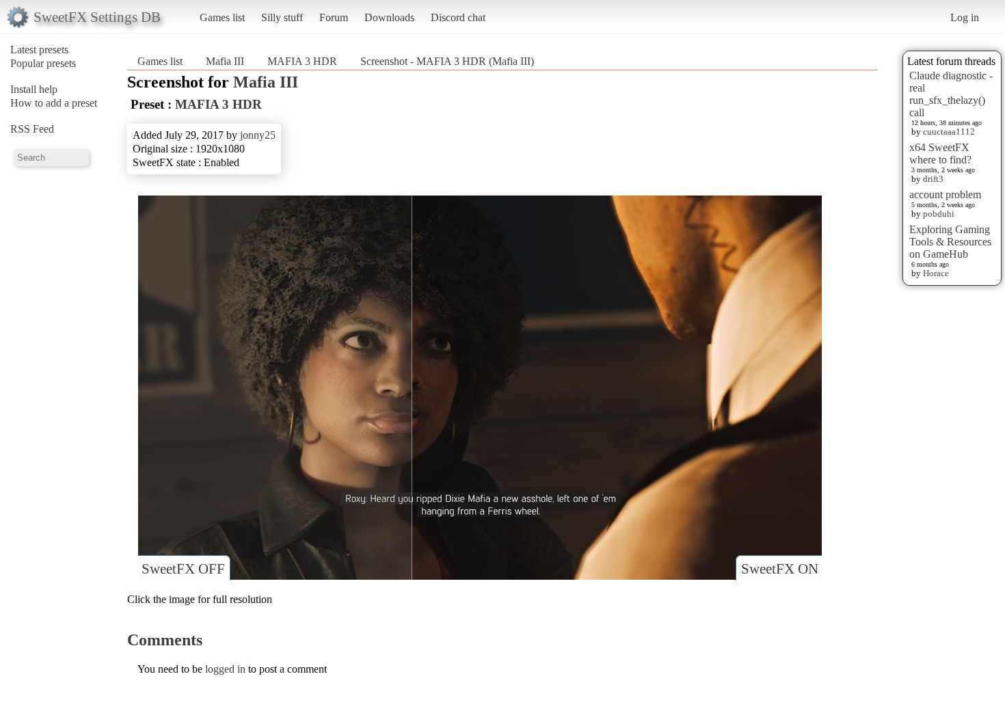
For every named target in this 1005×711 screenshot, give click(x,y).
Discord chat (458, 17)
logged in (225, 669)
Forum (333, 17)
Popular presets (43, 63)
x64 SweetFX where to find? (940, 153)
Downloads (389, 17)
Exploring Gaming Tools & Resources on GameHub (950, 242)
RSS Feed (32, 129)
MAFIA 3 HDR (302, 61)
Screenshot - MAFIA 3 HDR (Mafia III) (447, 61)
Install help (33, 89)
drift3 (933, 179)
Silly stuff (282, 17)
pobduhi (938, 214)
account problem (945, 194)
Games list (222, 17)
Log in (964, 17)
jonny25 (258, 135)
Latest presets (39, 49)
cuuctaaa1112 (949, 131)
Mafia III (225, 61)
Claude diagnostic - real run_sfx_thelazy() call (951, 94)
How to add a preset (53, 103)
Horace (936, 273)
